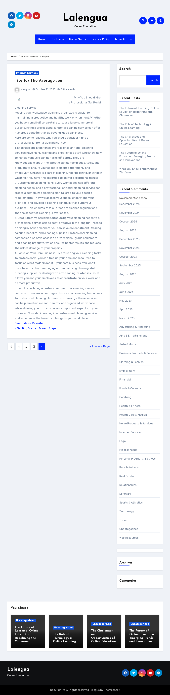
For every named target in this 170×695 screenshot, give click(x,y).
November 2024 (129, 212)
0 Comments (68, 89)
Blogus (95, 690)
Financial (125, 379)
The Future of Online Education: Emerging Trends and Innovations (137, 156)
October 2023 (128, 256)
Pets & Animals (129, 467)
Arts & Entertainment (133, 335)
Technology (126, 511)
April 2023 (125, 309)
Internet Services (27, 73)
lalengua (25, 89)
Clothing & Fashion (131, 362)
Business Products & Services (138, 353)
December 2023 (129, 239)
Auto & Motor (127, 344)
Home (41, 39)
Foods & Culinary (130, 388)
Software (125, 493)
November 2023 (129, 248)
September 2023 (130, 265)
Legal (122, 441)
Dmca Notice (78, 39)
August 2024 (127, 230)
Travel (123, 520)
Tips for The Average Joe (38, 81)
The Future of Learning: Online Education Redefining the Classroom (139, 112)
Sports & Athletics (131, 502)
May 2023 (125, 300)
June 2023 (126, 291)
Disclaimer (57, 39)
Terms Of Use (123, 39)
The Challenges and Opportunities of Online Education (134, 140)
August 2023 (127, 274)
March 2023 (126, 318)
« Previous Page (99, 346)
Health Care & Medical (133, 414)
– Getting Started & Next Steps (35, 328)
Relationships (128, 485)
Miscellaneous (128, 449)
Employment (127, 370)
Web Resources (129, 537)
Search (125, 69)
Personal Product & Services (137, 458)
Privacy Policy (101, 39)
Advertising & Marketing (134, 326)
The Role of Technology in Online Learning (64, 638)
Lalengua (85, 18)
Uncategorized (128, 529)
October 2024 (128, 221)
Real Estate (126, 476)
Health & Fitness (129, 406)
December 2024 (129, 204)
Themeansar (111, 690)
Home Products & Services (136, 423)
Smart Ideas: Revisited (29, 323)
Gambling (125, 397)
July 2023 (125, 283)
